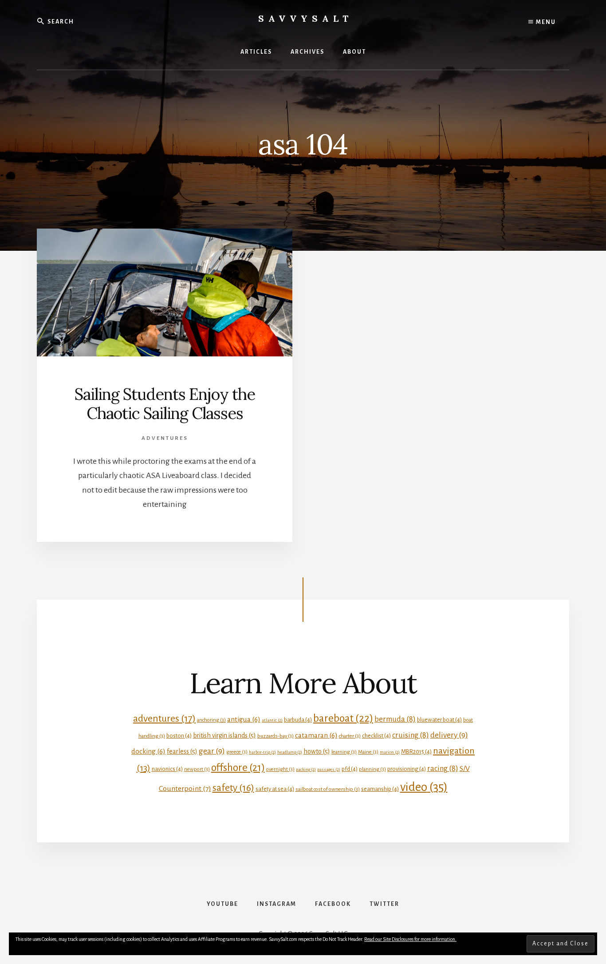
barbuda (298, 719)
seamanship (380, 789)
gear (212, 751)
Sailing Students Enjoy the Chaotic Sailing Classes (165, 403)
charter (350, 736)
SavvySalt (305, 18)
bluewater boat (439, 719)
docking (148, 751)
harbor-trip (262, 752)
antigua (243, 719)
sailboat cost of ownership (327, 789)
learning (344, 752)
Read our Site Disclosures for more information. (410, 939)
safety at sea (275, 789)
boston (179, 735)
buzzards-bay (275, 736)
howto (316, 751)
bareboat (343, 718)
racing (442, 768)
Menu (545, 22)
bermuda (395, 719)
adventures (164, 718)
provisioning (406, 769)
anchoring (211, 720)
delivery (449, 735)
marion (390, 752)
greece (237, 752)
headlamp (289, 752)
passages (328, 769)
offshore (238, 767)
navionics (167, 769)
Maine (368, 752)
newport (197, 769)
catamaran (316, 735)
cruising (410, 735)
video (424, 787)
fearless (182, 751)
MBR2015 (416, 751)
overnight (280, 769)
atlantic (272, 720)
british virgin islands (224, 735)
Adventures (165, 438)
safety (233, 787)
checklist (376, 735)
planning (372, 769)
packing (306, 769)
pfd (350, 769)
